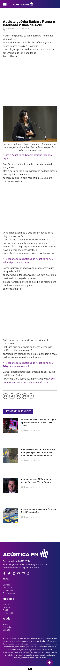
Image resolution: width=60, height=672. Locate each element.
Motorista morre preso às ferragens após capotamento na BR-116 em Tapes (38, 422)
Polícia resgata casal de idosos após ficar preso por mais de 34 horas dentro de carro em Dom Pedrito (39, 452)
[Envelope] (23, 573)
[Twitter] (9, 573)
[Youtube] (18, 573)
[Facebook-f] (4, 573)
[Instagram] (14, 573)
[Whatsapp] (28, 573)
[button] (5, 396)
